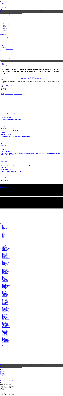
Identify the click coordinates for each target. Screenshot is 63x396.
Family (10, 85)
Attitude (3, 232)
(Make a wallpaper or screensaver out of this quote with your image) (31, 78)
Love (3, 226)
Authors (3, 4)
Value (7, 169)
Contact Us (4, 7)
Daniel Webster (16, 94)
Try (7, 199)
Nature (3, 233)
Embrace (11, 122)
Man (10, 151)
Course (5, 117)
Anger (4, 187)
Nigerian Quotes (14, 380)
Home (3, 3)
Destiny (4, 175)
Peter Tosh (6, 82)
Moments (15, 163)
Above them (10, 140)
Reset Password (5, 28)
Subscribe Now (3, 388)
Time (5, 169)
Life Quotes (17, 379)
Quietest (11, 163)
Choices (13, 157)
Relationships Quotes (23, 379)
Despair (1, 187)
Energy (2, 169)
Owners (7, 175)
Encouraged (7, 85)
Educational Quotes (9, 380)
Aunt (2, 85)
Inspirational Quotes (3, 379)
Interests (5, 151)
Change (2, 122)
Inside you (9, 134)
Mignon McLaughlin (3, 186)
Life (8, 151)
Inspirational (4, 225)
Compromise (3, 157)
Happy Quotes (40, 379)
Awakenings (3, 163)
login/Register (4, 38)
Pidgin (3, 237)
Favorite (3, 79)
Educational (4, 236)
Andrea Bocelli (11, 94)
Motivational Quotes (34, 379)
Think (4, 140)
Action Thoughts (5, 6)
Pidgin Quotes (54, 379)
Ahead (6, 140)
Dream (3, 230)
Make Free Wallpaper (3, 34)
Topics (3, 5)
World (2, 117)
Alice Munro (20, 94)
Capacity (7, 157)
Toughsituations (4, 199)
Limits (2, 151)
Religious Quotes (3, 380)
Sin (6, 145)
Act (1, 140)
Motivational (4, 231)
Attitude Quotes (44, 379)
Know (2, 134)
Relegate (14, 128)
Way (6, 180)
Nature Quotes (49, 379)
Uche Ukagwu (14, 394)
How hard (7, 128)
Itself (8, 117)
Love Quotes (9, 379)
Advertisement (2, 373)
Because (4, 85)
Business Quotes (59, 379)
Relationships (4, 228)
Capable (5, 134)
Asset (2, 175)
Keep (4, 145)
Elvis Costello (7, 94)
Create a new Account (10, 31)
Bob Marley (2, 94)
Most (10, 117)
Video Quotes (4, 36)
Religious (3, 235)
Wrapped (7, 163)
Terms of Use (2, 374)
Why (8, 180)
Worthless (3, 128)
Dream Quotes (28, 379)
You (8, 122)
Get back (10, 169)
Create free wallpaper (31, 77)
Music (3, 64)
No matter (11, 128)
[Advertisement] (18, 53)
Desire (11, 157)
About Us (1, 372)
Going (4, 180)
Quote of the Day (5, 37)
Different (6, 122)
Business (3, 234)
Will (8, 145)
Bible (2, 145)
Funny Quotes (13, 379)
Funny (3, 227)
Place (6, 187)
